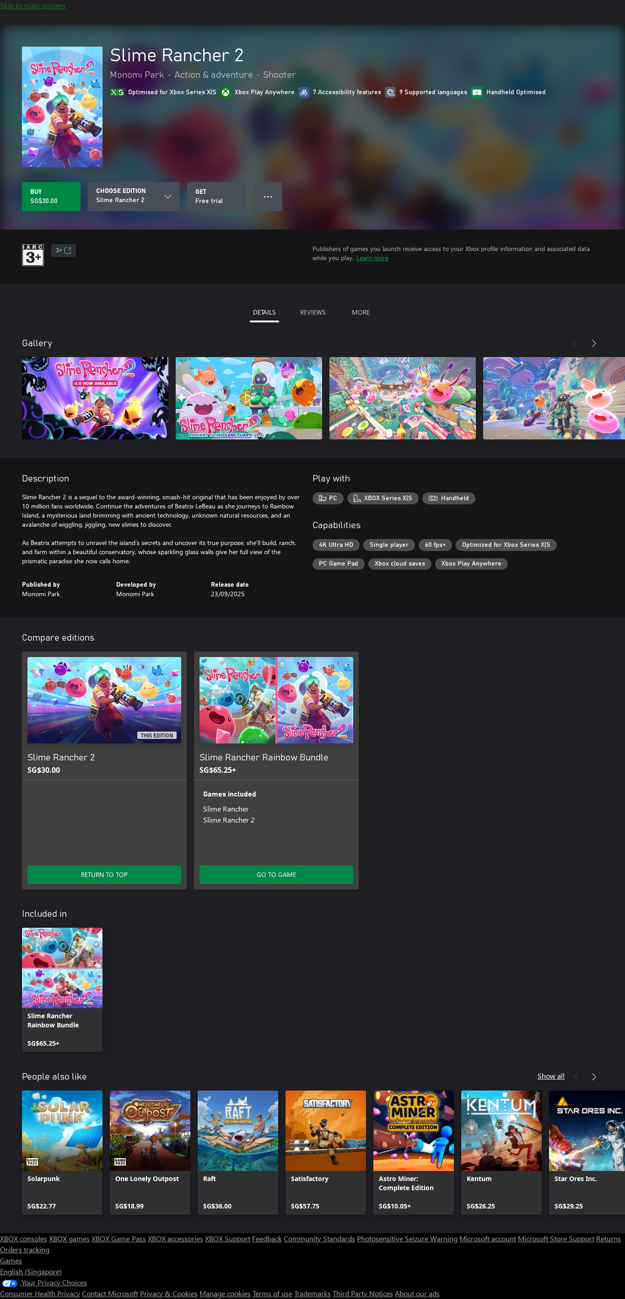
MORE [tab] (361, 312)
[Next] (594, 343)
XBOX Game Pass (119, 1238)
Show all (551, 1075)
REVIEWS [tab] (312, 312)
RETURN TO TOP (104, 874)
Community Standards (319, 1238)
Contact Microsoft (110, 1293)
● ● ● (268, 196)
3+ (59, 250)
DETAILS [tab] (264, 312)
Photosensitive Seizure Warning (407, 1238)
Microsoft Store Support (556, 1238)
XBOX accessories (175, 1238)
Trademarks (312, 1293)
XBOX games (69, 1238)
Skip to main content (32, 5)
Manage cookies (225, 1293)
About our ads (417, 1293)
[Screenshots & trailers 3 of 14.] (402, 398)
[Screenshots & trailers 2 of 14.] (249, 398)
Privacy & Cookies (169, 1293)
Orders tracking (24, 1249)
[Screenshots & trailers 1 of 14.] (95, 398)
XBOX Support (227, 1238)
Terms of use (272, 1293)
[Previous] (575, 343)
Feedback (267, 1238)
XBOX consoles (23, 1238)
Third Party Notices (363, 1293)
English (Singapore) (31, 1271)
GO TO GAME (276, 874)
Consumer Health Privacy (40, 1293)
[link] (62, 990)
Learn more (372, 257)
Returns (608, 1238)
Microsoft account (487, 1238)
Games (11, 1260)
